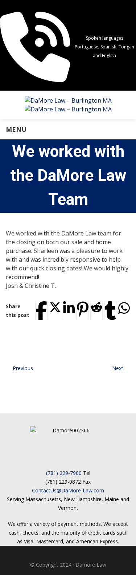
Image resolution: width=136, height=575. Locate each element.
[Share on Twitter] (55, 307)
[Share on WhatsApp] (124, 308)
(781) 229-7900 (64, 472)
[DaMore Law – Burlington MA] (68, 105)
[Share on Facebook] (41, 310)
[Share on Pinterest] (82, 309)
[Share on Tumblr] (110, 310)
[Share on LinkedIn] (69, 308)
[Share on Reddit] (96, 307)
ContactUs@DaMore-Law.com (68, 490)
